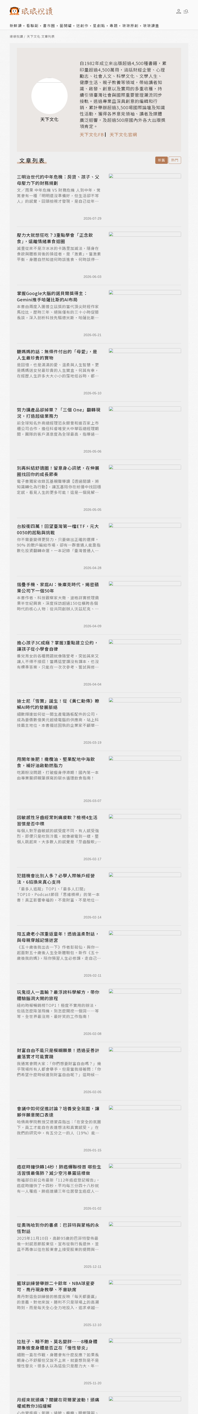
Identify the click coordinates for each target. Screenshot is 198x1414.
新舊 (161, 160)
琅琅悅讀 (16, 36)
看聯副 (32, 25)
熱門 (174, 160)
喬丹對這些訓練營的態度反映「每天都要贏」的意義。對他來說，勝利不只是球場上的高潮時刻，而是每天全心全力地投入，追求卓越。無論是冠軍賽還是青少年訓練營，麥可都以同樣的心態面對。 (58, 1307)
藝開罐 (66, 25)
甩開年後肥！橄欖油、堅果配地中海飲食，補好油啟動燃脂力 (56, 762)
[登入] (178, 11)
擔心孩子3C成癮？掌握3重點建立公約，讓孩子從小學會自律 (58, 645)
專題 (114, 25)
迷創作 (82, 25)
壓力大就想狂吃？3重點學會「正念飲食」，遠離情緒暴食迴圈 (55, 238)
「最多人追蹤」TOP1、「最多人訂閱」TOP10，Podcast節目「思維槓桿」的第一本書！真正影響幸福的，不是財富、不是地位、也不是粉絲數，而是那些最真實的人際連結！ (58, 897)
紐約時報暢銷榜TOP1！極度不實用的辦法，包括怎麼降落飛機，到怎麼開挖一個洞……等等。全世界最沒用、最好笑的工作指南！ (58, 1010)
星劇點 (99, 25)
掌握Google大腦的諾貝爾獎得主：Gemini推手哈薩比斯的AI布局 (52, 296)
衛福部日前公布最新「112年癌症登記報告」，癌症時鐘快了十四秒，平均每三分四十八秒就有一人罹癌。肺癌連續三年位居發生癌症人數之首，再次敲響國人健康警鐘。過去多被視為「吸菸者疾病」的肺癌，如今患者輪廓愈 (58, 1191)
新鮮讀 (16, 25)
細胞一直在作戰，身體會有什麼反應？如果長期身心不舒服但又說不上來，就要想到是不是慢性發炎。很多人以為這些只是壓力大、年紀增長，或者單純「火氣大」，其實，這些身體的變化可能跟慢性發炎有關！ (59, 1366)
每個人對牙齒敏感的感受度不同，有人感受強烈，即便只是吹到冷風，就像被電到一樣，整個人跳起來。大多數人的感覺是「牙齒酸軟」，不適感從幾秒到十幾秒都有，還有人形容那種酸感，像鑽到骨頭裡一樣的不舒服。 (59, 842)
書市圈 (49, 25)
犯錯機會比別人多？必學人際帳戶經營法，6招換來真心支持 (56, 878)
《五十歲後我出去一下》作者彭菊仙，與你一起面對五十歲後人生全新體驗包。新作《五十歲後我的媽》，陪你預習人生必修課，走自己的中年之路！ (59, 955)
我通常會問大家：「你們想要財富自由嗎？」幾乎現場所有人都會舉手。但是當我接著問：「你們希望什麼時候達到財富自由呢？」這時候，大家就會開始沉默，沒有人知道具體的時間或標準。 (59, 1074)
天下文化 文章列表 (41, 36)
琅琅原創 (130, 25)
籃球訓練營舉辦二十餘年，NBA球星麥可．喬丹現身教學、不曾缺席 (56, 1286)
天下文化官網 (123, 134)
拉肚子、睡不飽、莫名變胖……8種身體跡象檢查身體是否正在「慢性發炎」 (57, 1344)
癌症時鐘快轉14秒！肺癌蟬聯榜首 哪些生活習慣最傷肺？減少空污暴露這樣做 (59, 1169)
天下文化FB (92, 134)
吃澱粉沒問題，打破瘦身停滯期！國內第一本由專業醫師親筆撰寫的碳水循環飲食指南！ (58, 775)
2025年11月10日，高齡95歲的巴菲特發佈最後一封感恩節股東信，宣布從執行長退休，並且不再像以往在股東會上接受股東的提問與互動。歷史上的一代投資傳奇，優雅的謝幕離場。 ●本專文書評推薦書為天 (58, 1249)
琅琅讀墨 (151, 25)
